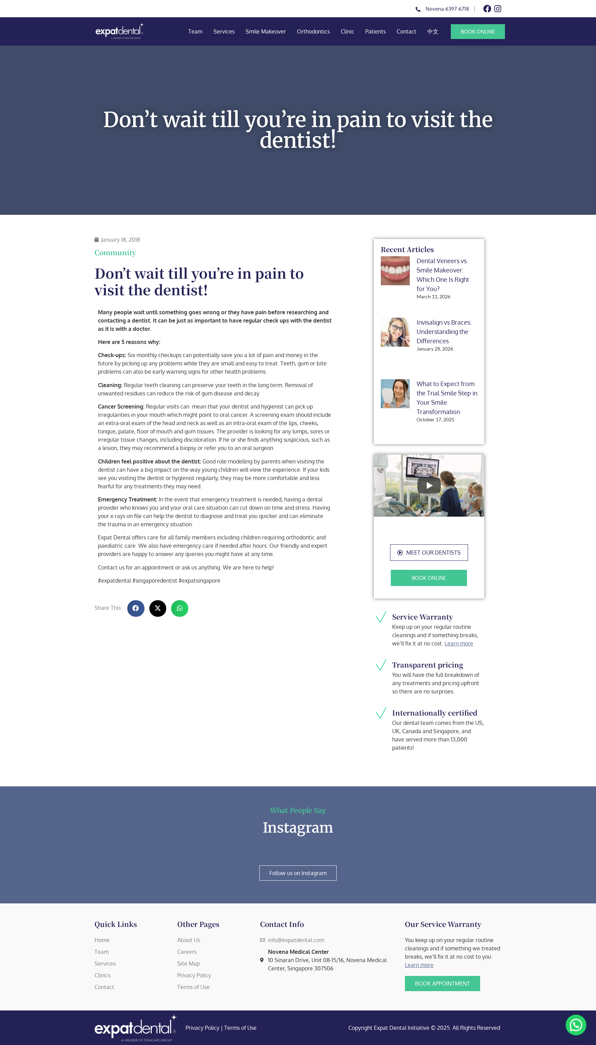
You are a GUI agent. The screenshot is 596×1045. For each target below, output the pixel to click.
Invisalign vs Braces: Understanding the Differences (444, 331)
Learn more (459, 643)
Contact (406, 31)
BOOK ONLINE (478, 31)
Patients (375, 31)
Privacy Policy (202, 1027)
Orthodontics (313, 31)
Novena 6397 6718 (447, 9)
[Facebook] (487, 9)
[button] (429, 552)
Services (224, 31)
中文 (432, 31)
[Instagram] (497, 9)
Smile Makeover (266, 31)
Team (195, 31)
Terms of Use (240, 1027)
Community (115, 252)
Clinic (347, 31)
